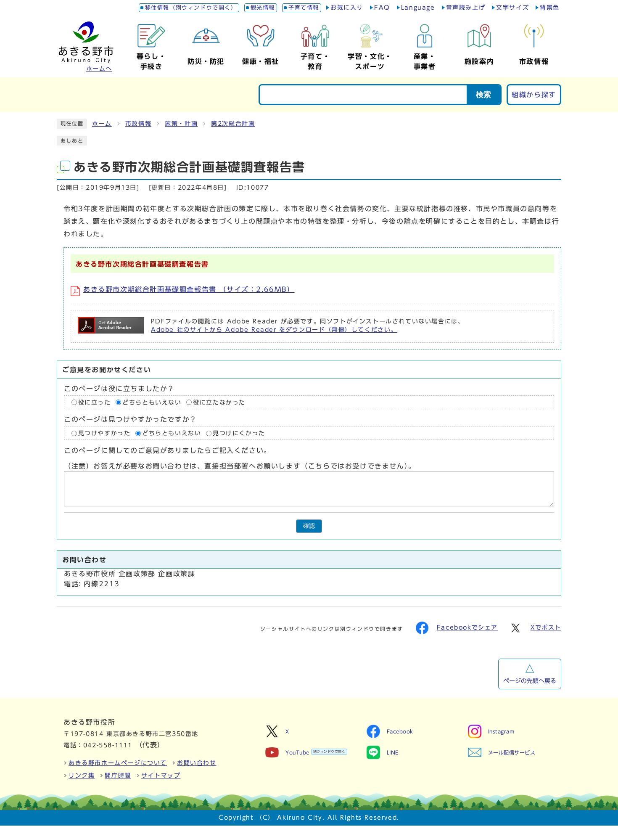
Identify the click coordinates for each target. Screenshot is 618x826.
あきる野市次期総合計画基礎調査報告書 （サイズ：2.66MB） (189, 289)
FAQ (382, 8)
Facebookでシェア (467, 627)
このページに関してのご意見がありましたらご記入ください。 (167, 450)
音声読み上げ (466, 8)
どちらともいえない (151, 402)
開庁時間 (118, 775)
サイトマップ (161, 775)
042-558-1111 (107, 745)
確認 (309, 526)
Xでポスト (546, 627)
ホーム (102, 124)
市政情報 (138, 124)
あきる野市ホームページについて (118, 763)
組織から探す (534, 94)
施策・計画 (181, 124)
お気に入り (346, 8)
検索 (483, 94)
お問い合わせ (197, 763)
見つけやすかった (104, 433)
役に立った (94, 402)
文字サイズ (512, 8)
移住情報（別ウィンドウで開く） (191, 8)
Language (418, 8)
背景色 (550, 8)
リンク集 (82, 775)
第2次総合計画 (233, 124)
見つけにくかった (239, 433)
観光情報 (263, 8)
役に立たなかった (219, 402)
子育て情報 (303, 8)
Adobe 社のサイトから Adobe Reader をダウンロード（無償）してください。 (274, 330)
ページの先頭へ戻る (529, 681)
